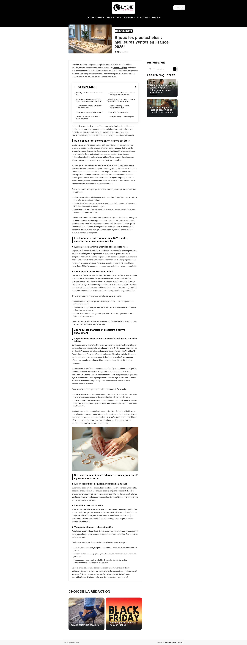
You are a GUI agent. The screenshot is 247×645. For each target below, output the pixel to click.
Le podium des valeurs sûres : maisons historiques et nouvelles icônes (122, 94)
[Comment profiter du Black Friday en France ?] (124, 614)
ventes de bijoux (120, 67)
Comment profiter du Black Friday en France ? (122, 623)
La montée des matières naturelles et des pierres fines (89, 106)
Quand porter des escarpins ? (86, 625)
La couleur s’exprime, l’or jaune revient (90, 112)
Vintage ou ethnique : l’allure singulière (122, 117)
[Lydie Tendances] (123, 8)
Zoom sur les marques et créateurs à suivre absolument (88, 117)
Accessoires (124, 31)
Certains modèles (79, 64)
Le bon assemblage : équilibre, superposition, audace (119, 106)
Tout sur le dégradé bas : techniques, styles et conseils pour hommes (162, 109)
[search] (176, 7)
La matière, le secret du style (119, 112)
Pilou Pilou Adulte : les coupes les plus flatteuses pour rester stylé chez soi (161, 89)
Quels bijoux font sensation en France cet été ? (89, 94)
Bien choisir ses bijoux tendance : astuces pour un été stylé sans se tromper (121, 100)
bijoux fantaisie (94, 174)
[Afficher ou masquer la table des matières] (116, 87)
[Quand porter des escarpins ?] (86, 614)
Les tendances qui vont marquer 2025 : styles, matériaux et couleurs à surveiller (89, 100)
